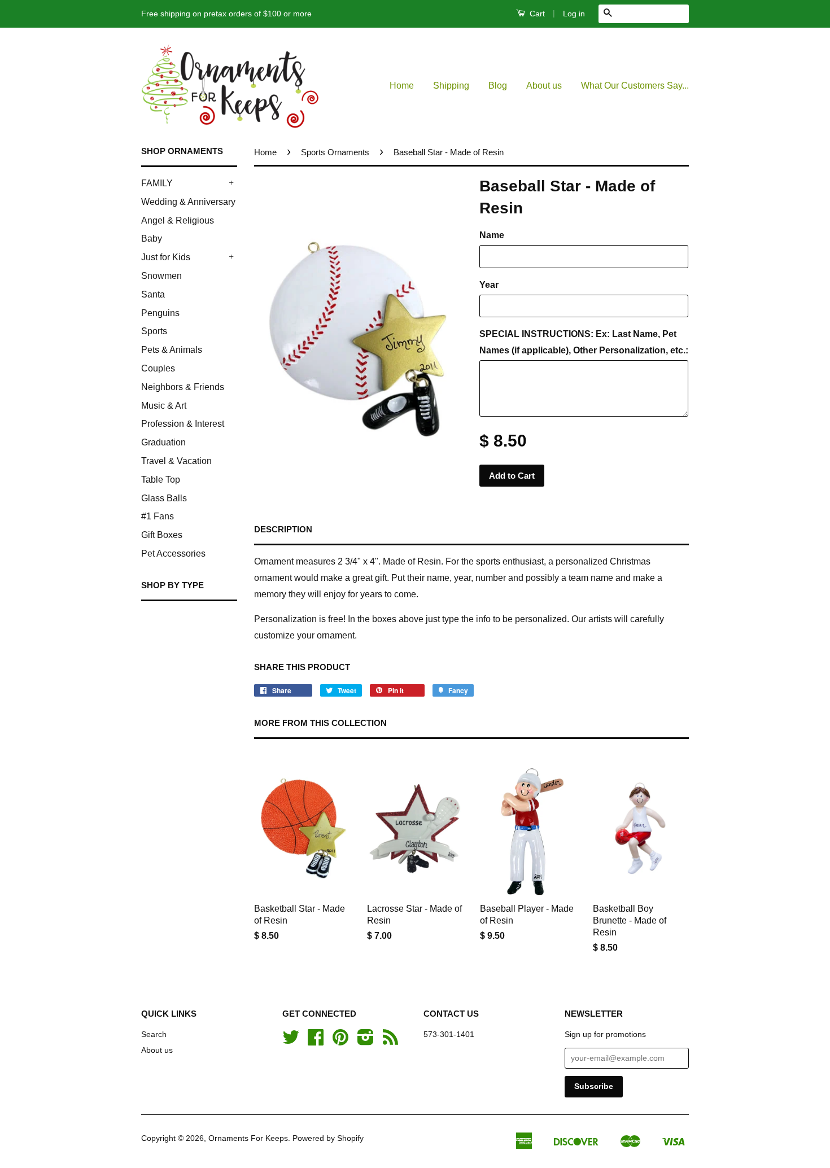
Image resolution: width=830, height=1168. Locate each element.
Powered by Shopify (328, 1138)
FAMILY (157, 183)
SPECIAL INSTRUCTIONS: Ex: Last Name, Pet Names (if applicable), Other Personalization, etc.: (583, 342)
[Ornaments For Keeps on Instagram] (365, 1041)
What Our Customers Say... (635, 85)
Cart (536, 13)
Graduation (163, 442)
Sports (154, 331)
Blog (497, 85)
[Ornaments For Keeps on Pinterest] (340, 1041)
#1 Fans (157, 516)
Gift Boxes (161, 535)
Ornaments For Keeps (248, 1138)
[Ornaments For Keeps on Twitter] (290, 1041)
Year (489, 285)
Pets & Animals (171, 350)
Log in (574, 13)
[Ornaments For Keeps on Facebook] (315, 1041)
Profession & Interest (182, 423)
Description (283, 529)
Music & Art (163, 405)
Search (154, 1034)
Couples (158, 368)
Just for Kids (165, 257)
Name (491, 235)
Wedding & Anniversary (188, 202)
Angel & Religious (177, 220)
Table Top (160, 479)
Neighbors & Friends (182, 387)
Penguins (160, 313)
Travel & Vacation (176, 461)
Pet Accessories (173, 553)
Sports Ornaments (335, 152)
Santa (153, 294)
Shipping (451, 85)
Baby (151, 238)
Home (402, 85)
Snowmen (161, 276)
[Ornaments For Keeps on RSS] (390, 1041)
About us (544, 85)
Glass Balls (164, 498)
